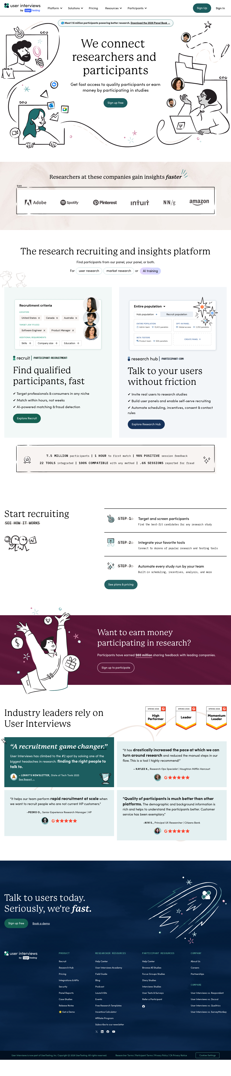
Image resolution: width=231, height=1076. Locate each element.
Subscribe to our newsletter (109, 1024)
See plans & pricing (121, 584)
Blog (97, 980)
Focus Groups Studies (153, 974)
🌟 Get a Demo (67, 1011)
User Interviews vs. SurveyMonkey (209, 1011)
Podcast (99, 986)
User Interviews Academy (108, 967)
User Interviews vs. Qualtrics (206, 1005)
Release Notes (66, 1005)
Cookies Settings (207, 1055)
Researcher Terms (125, 1055)
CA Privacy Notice (178, 1055)
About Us (195, 961)
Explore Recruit (27, 418)
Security (63, 986)
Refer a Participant (152, 999)
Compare (196, 984)
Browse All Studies (151, 967)
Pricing (62, 974)
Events (98, 999)
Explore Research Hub (146, 424)
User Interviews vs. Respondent (207, 992)
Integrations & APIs (69, 980)
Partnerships (197, 974)
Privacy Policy (161, 1055)
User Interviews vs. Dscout (204, 999)
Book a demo (41, 923)
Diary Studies (149, 980)
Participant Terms (144, 1055)
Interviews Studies (151, 986)
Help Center (101, 961)
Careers (195, 967)
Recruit (62, 961)
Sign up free (115, 102)
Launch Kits (101, 992)
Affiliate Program (104, 1018)
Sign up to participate (116, 667)
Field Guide (101, 974)
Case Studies (65, 999)
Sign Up (202, 8)
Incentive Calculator (106, 1011)
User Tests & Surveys (153, 992)
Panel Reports (66, 992)
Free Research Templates (108, 1005)
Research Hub (66, 967)
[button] (54, 8)
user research (89, 270)
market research (118, 270)
